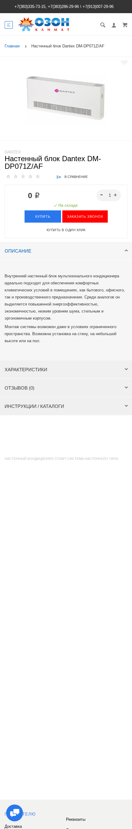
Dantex (13, 152)
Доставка (13, 826)
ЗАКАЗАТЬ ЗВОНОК (85, 216)
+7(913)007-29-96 (98, 6)
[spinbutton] (109, 195)
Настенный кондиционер (29, 459)
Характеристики (26, 369)
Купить (42, 216)
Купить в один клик (66, 230)
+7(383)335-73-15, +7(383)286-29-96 (46, 6)
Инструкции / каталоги (34, 406)
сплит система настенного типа (86, 459)
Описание (18, 251)
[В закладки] (124, 62)
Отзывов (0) (19, 387)
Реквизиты (75, 819)
